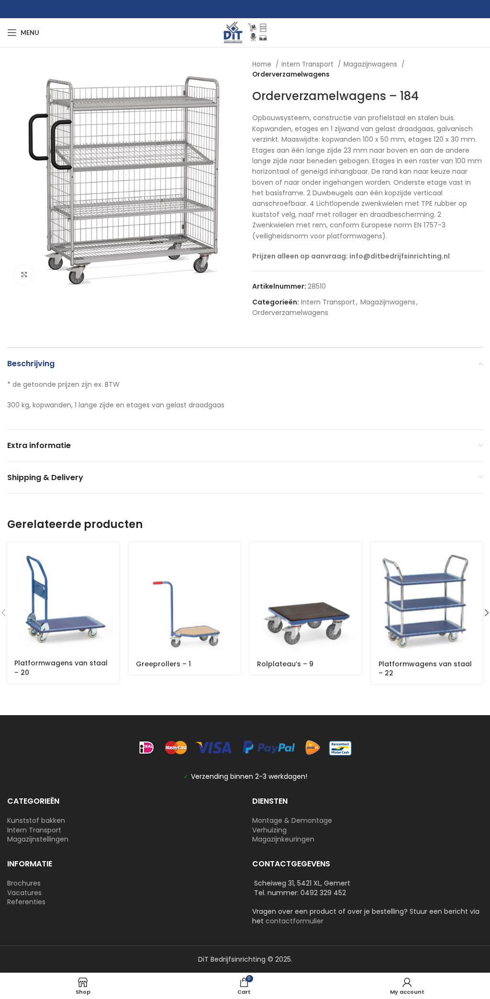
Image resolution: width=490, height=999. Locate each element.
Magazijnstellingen (37, 839)
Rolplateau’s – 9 (285, 664)
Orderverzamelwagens (291, 74)
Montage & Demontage (292, 820)
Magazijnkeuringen (283, 839)
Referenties (26, 902)
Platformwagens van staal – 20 (61, 667)
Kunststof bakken (36, 820)
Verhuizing (269, 830)
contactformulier (294, 921)
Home (262, 64)
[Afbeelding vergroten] (23, 274)
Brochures (24, 883)
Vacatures (24, 893)
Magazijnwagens (371, 64)
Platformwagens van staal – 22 (425, 668)
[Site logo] (245, 32)
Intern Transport (308, 64)
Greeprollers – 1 (163, 664)
